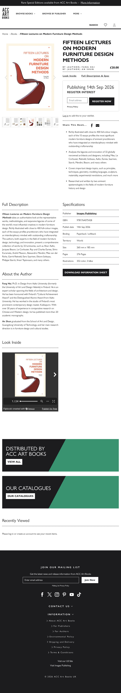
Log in (65, 115)
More (76, 13)
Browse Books (24, 13)
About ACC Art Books (62, 620)
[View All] (60, 455)
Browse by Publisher (54, 13)
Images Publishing (87, 213)
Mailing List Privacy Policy (60, 586)
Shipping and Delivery (61, 642)
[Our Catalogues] (60, 492)
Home (5, 33)
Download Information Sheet (86, 272)
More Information (90, 2)
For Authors (62, 631)
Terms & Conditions (61, 652)
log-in (11, 533)
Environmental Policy (62, 636)
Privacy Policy (72, 107)
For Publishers (62, 626)
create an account (25, 533)
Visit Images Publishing (60, 665)
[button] (105, 24)
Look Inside (69, 75)
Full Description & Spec (95, 75)
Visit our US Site (65, 661)
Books (14, 33)
